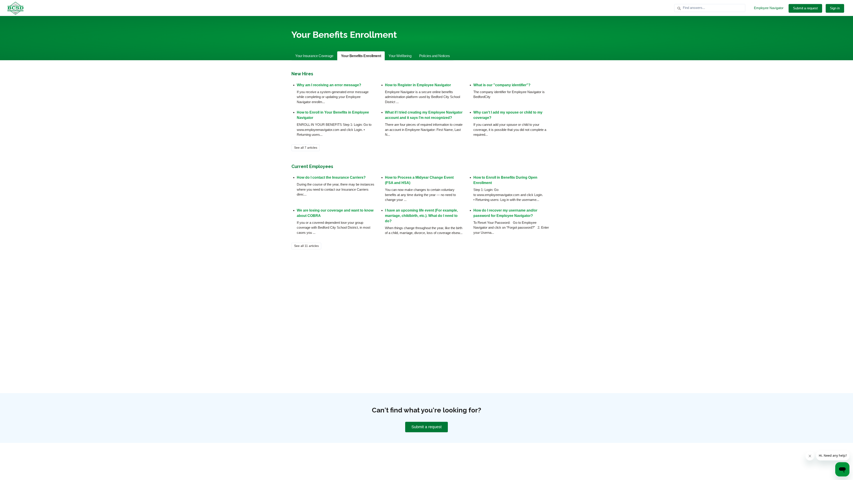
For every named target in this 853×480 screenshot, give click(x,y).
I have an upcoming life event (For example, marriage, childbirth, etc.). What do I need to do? (421, 215)
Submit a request (805, 8)
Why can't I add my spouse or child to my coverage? (507, 115)
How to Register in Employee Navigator (418, 85)
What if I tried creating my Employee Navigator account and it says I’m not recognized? (423, 115)
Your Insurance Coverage (314, 56)
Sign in (835, 8)
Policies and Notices (434, 56)
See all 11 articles (306, 246)
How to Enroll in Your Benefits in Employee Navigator (333, 115)
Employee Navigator (768, 8)
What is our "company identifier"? (501, 85)
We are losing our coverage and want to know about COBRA (335, 213)
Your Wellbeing (400, 56)
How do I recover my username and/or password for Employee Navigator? (505, 213)
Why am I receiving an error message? (329, 85)
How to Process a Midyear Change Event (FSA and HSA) (419, 180)
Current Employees (312, 166)
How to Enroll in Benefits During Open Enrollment (505, 180)
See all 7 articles (305, 147)
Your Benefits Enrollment (361, 56)
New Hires (302, 73)
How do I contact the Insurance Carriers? (331, 177)
